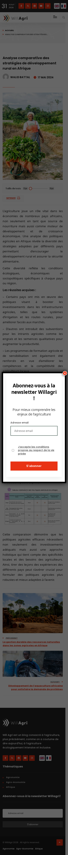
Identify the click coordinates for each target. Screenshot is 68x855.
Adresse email (19, 422)
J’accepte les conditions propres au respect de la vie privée (36, 450)
